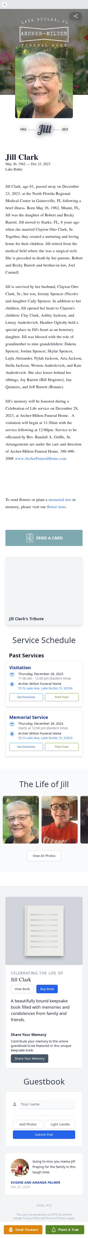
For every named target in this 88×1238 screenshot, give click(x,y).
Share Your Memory (29, 1058)
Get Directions (26, 697)
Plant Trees (62, 697)
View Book (22, 989)
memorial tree (60, 499)
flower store (56, 506)
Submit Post (44, 1134)
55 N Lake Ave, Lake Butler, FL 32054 (45, 688)
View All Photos (44, 856)
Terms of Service (56, 1218)
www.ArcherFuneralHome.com (40, 458)
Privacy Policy (31, 1218)
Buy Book (47, 989)
